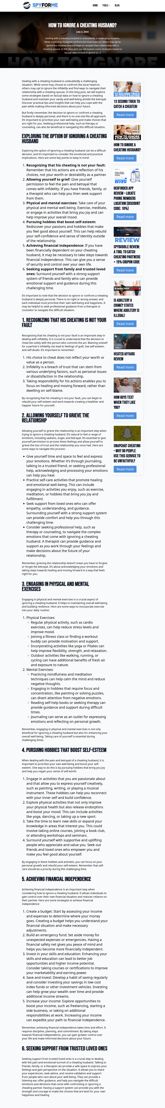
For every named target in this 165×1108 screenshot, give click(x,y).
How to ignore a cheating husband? (127, 147)
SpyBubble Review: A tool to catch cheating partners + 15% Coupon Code (127, 254)
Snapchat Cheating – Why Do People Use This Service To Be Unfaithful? (127, 453)
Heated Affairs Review (124, 356)
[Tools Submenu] (110, 5)
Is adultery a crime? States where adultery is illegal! (126, 308)
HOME (95, 5)
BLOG (117, 5)
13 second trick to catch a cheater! (127, 104)
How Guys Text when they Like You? (124, 402)
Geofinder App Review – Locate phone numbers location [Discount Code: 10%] (127, 198)
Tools (105, 5)
